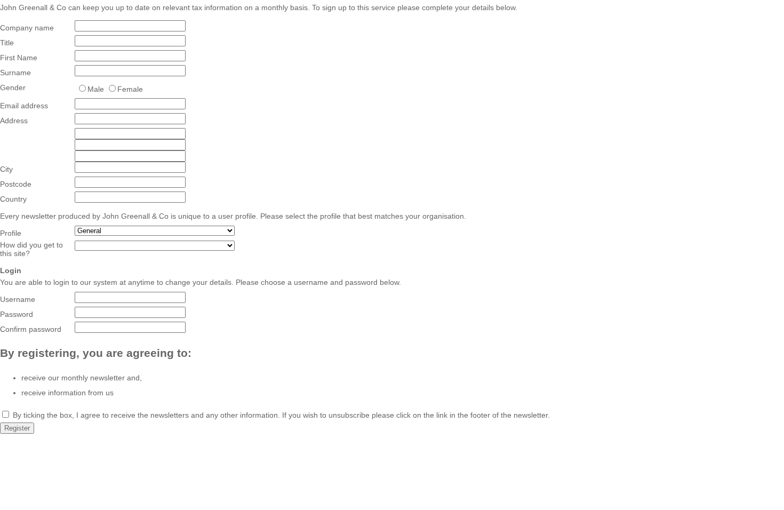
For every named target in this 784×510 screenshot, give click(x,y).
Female (130, 89)
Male (95, 89)
